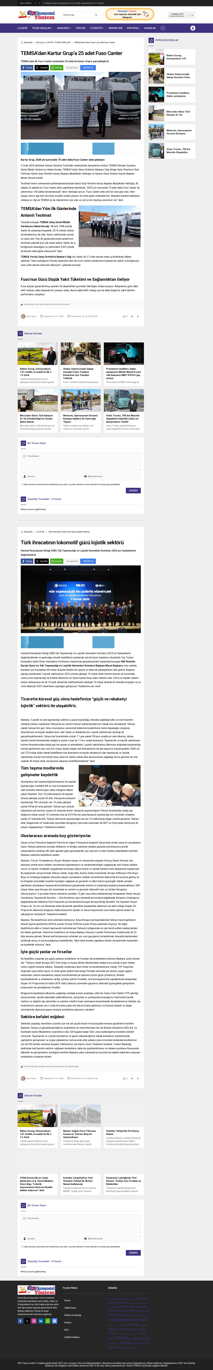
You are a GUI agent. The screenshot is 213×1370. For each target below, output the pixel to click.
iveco (112, 1310)
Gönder (58, 67)
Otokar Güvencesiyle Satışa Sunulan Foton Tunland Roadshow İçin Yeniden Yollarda (78, 3)
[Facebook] (20, 1321)
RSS (66, 1330)
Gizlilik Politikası (72, 1337)
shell (143, 1333)
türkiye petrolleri (140, 1343)
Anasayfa (28, 42)
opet (125, 1325)
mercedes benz (138, 1315)
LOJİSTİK (49, 42)
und (121, 1348)
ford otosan (113, 1307)
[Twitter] (27, 1321)
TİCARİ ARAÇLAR (62, 42)
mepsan (123, 1315)
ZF (135, 1348)
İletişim (68, 1322)
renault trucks (137, 1329)
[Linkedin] (41, 1321)
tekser (111, 1338)
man (112, 1315)
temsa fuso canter (61, 304)
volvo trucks (128, 1348)
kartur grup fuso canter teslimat (38, 304)
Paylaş (29, 67)
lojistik (145, 1311)
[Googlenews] (54, 1321)
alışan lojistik (129, 1299)
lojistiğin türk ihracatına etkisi (51, 1066)
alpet (120, 1299)
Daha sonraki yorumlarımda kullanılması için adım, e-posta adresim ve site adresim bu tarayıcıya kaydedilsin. (72, 484)
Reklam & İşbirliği (72, 1315)
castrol (130, 1303)
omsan (118, 1326)
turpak (125, 1342)
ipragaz (142, 1306)
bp (117, 1303)
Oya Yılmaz (31, 316)
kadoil (120, 1311)
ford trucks (127, 1306)
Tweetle (44, 67)
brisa (123, 1303)
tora (130, 1338)
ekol (135, 1304)
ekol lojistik (142, 1303)
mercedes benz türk (128, 1319)
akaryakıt (112, 1299)
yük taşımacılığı (71, 1066)
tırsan (113, 1347)
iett (137, 1307)
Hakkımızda (70, 1308)
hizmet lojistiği (30, 1066)
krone (138, 1311)
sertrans (136, 1334)
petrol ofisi (117, 1329)
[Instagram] (34, 1321)
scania (112, 1333)
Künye (67, 1300)
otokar (133, 1324)
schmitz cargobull (125, 1334)
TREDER (116, 1344)
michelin (111, 1326)
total (110, 1343)
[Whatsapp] (47, 1321)
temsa (122, 1337)
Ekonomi (40, 42)
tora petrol (141, 1338)
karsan (129, 1310)
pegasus (143, 1325)
